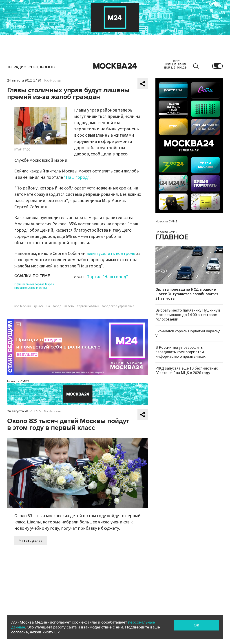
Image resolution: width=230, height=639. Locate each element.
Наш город (54, 306)
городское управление (118, 306)
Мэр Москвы (52, 80)
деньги (39, 306)
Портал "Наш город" (107, 277)
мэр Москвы (22, 306)
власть (69, 306)
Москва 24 (115, 66)
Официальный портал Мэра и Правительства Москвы (34, 286)
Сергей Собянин (88, 306)
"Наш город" (77, 177)
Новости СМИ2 (18, 381)
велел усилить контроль (110, 253)
